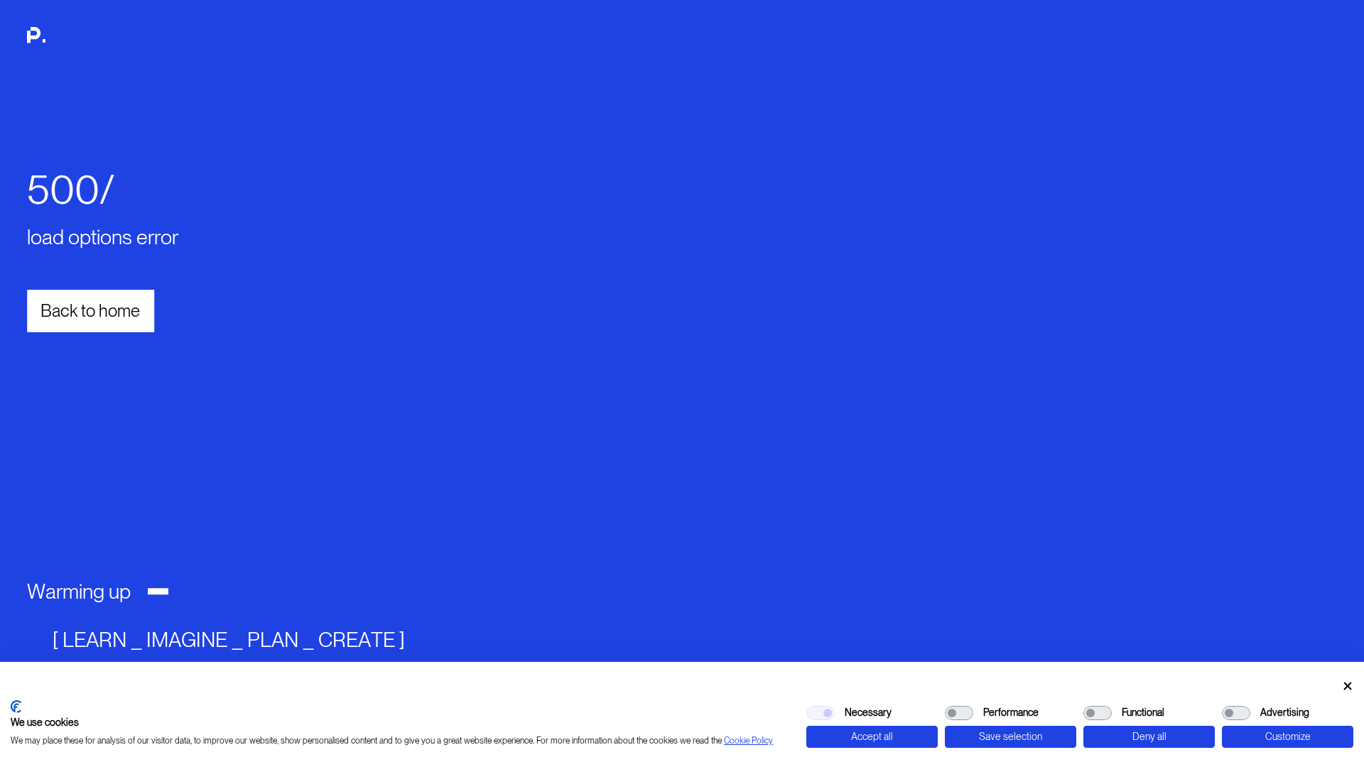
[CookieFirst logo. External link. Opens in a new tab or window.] (16, 706)
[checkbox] (820, 713)
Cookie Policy (748, 741)
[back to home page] (57, 42)
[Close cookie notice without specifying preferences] (1347, 686)
